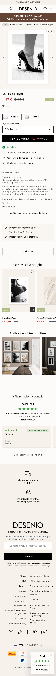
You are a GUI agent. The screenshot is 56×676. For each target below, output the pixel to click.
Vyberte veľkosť (10, 123)
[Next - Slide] (52, 57)
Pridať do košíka (28, 138)
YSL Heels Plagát (44, 24)
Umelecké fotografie (22, 24)
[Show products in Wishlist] (45, 8)
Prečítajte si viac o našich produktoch (28, 213)
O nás (23, 576)
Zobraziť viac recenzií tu (28, 454)
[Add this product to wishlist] (50, 31)
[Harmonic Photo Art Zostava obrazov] (21, 356)
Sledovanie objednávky (41, 586)
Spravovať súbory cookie (38, 621)
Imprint (22, 586)
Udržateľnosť (19, 596)
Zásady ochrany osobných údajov (35, 563)
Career (22, 591)
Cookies (34, 599)
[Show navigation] (4, 8)
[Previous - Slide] (3, 57)
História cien (8, 206)
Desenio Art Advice (39, 576)
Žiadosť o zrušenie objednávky (39, 614)
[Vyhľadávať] (11, 8)
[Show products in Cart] (51, 8)
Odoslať (28, 556)
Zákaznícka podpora (40, 581)
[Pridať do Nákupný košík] (32, 309)
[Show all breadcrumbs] (5, 24)
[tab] (9, 88)
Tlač (24, 581)
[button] (42, 663)
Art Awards (20, 618)
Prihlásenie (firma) (17, 623)
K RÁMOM (28, 251)
